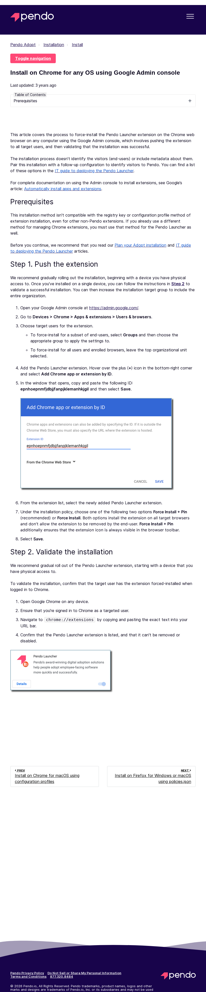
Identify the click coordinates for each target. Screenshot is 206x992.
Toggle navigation (33, 58)
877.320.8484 (61, 976)
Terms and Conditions (28, 976)
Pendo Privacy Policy (27, 973)
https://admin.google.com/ (113, 307)
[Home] (32, 17)
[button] (190, 16)
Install (77, 44)
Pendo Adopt (23, 44)
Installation (53, 44)
